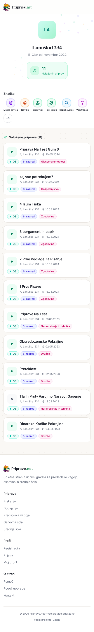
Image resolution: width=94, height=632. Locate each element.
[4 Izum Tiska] (47, 210)
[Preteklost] (47, 375)
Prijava (8, 555)
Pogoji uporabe (14, 588)
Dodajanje (10, 508)
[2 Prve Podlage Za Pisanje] (47, 265)
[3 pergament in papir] (47, 237)
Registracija (11, 548)
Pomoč (8, 581)
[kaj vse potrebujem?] (47, 183)
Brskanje (9, 501)
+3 (8, 118)
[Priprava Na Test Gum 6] (47, 155)
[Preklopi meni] (86, 7)
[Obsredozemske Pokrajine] (47, 347)
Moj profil (10, 562)
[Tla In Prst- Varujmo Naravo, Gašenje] (47, 402)
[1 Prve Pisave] (47, 292)
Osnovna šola (13, 522)
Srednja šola (12, 529)
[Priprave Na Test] (47, 320)
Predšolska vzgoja (16, 515)
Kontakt (8, 595)
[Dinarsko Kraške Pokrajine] (47, 430)
